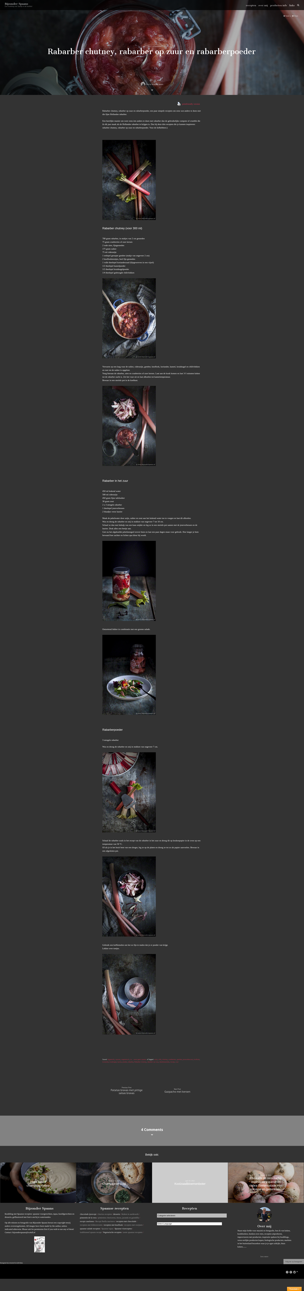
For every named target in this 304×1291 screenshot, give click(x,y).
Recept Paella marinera (105, 1221)
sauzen (117, 1059)
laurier (119, 1062)
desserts (116, 1214)
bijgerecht (111, 1059)
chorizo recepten (105, 1214)
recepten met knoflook (113, 1225)
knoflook (197, 1059)
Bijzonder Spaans (16, 3)
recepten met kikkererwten (91, 1225)
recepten (251, 5)
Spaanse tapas (107, 1229)
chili (159, 1059)
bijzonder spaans (157, 84)
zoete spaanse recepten (132, 1232)
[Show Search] (297, 5)
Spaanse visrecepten (123, 1229)
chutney (164, 1059)
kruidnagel (112, 1062)
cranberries (172, 1059)
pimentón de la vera (88, 1218)
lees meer (264, 1256)
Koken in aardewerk (130, 1214)
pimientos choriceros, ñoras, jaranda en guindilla (118, 1218)
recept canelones (87, 1221)
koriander (105, 1062)
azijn (155, 1059)
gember (179, 1059)
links (292, 5)
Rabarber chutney (140, 1062)
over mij (263, 5)
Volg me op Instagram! (293, 1262)
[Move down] (152, 90)
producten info (278, 5)
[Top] (297, 1271)
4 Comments (157, 46)
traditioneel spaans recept (91, 1232)
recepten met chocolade (126, 1221)
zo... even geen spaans (138, 1059)
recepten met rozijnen (133, 1225)
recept (172, 1062)
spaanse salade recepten (90, 1229)
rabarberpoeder (164, 1062)
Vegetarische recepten (112, 1232)
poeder (124, 1062)
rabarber (130, 1062)
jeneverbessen (188, 1059)
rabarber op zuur (152, 1062)
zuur (177, 1062)
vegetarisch (125, 1059)
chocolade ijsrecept (88, 1214)
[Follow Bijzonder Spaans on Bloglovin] (39, 1252)
